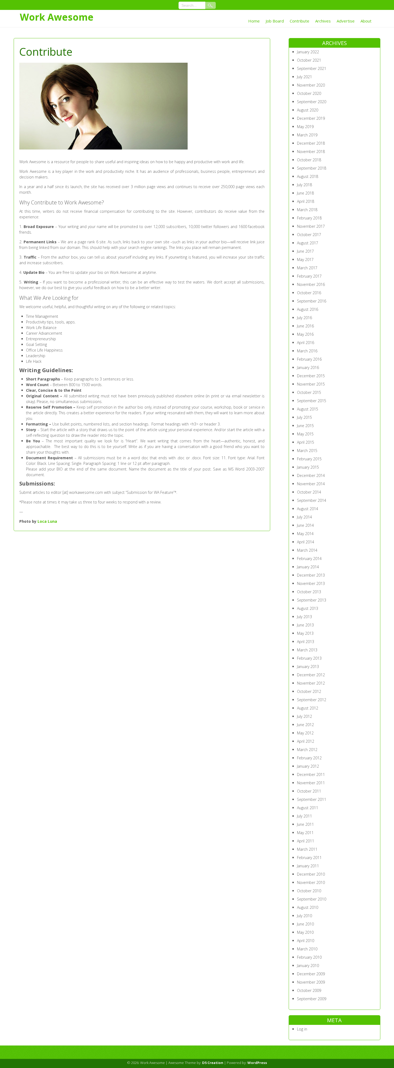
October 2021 (309, 60)
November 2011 (311, 782)
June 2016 (305, 325)
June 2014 (305, 525)
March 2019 (307, 134)
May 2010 (305, 932)
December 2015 (311, 375)
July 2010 (304, 915)
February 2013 (309, 658)
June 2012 (305, 724)
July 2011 (304, 816)
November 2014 (311, 483)
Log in (302, 1029)
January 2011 (308, 865)
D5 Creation (212, 1062)
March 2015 (307, 450)
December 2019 (311, 118)
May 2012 (305, 732)
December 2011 (311, 774)
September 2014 (311, 500)
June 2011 (305, 824)
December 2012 (311, 674)
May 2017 (305, 259)
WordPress (257, 1062)
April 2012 (305, 741)
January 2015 (308, 467)
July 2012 (304, 716)
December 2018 (311, 143)
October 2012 (309, 691)
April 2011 (305, 840)
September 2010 (311, 899)
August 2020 (307, 110)
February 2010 (309, 957)
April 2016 (305, 342)
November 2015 (311, 384)
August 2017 (307, 242)
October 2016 (309, 292)
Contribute (299, 21)
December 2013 (311, 575)
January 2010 (308, 965)
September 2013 (311, 600)
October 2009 (309, 990)
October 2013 (309, 591)
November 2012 (311, 683)
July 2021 (304, 76)
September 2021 (311, 68)
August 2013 (307, 608)
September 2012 (311, 699)
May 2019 (305, 126)
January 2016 (308, 367)
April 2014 (305, 541)
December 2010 (311, 874)
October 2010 (309, 890)
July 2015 (304, 417)
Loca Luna (47, 521)
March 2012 (307, 749)
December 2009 (311, 973)
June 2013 (305, 625)
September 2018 (311, 168)
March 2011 (307, 849)
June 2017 (305, 251)
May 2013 (305, 633)
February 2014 (309, 558)
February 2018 (309, 218)
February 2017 (309, 276)
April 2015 (305, 442)
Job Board (275, 21)
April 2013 (305, 641)
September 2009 (311, 998)
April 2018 (305, 201)
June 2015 (305, 425)
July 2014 (304, 517)
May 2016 (305, 334)
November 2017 (311, 226)
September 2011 (311, 799)
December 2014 (311, 475)
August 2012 (307, 708)
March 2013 (307, 649)
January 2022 (308, 51)
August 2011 (307, 807)
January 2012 (308, 766)
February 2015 (309, 458)
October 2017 (309, 234)
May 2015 (305, 433)
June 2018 (305, 193)
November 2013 (311, 583)
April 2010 (305, 940)
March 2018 (307, 209)
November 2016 (311, 284)
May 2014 (305, 533)
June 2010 (305, 924)
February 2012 (309, 757)
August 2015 (307, 409)
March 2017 (307, 267)
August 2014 (307, 508)
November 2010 (311, 882)
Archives (323, 21)
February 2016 (309, 359)
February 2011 (309, 857)
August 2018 (307, 176)
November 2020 (311, 85)
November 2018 (311, 151)
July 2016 (304, 317)
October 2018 (309, 159)
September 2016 (311, 301)
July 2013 (304, 616)
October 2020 (309, 93)
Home (254, 21)
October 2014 (309, 492)
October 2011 (309, 791)
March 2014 (307, 550)
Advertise (346, 21)
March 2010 (307, 948)
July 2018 (304, 184)
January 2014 (308, 566)
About (365, 21)
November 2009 (311, 982)
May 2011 (305, 832)
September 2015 (311, 400)
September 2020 (311, 101)
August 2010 (307, 907)
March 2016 (307, 350)
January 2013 (308, 666)
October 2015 (309, 392)
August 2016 (307, 309)
